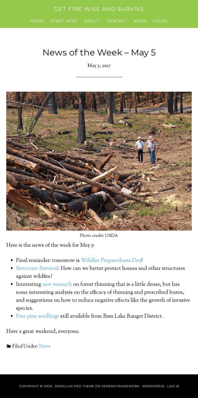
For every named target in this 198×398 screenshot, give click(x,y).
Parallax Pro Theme (74, 386)
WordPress (153, 386)
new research (57, 284)
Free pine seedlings (37, 316)
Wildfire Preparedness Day (111, 261)
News (44, 346)
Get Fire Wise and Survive (99, 9)
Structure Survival (37, 269)
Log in (173, 386)
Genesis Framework (120, 386)
